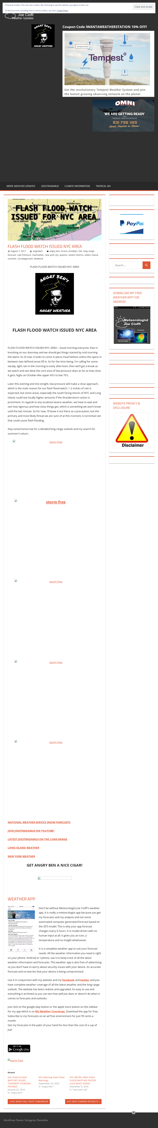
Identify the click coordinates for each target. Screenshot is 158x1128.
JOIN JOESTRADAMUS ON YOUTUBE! (31, 831)
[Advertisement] (79, 156)
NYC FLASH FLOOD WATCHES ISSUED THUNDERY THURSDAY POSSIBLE (19, 1082)
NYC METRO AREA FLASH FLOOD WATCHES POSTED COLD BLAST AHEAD (83, 1080)
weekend (38, 258)
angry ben (55, 251)
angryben (38, 251)
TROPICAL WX (103, 186)
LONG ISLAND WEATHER (23, 847)
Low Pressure (24, 254)
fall (80, 251)
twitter (84, 980)
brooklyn (73, 251)
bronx (64, 251)
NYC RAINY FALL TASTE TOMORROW (29, 1102)
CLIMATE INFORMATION (77, 186)
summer (12, 258)
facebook (68, 980)
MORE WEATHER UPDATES (21, 186)
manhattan (38, 254)
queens (63, 254)
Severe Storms (76, 254)
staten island (91, 254)
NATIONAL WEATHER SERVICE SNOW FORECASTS (39, 822)
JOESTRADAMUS (50, 186)
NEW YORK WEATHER (21, 856)
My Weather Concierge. (50, 1011)
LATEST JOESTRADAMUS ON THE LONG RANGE (37, 839)
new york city (51, 254)
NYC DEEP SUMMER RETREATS (82, 1102)
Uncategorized (25, 258)
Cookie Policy (62, 10)
